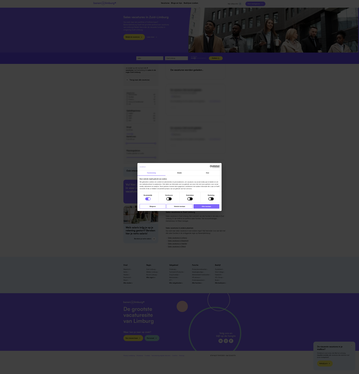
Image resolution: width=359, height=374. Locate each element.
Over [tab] (207, 173)
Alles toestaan (206, 206)
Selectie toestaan (179, 206)
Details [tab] (179, 173)
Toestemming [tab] (151, 173)
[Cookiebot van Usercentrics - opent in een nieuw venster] (211, 166)
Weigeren (153, 206)
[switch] (169, 198)
